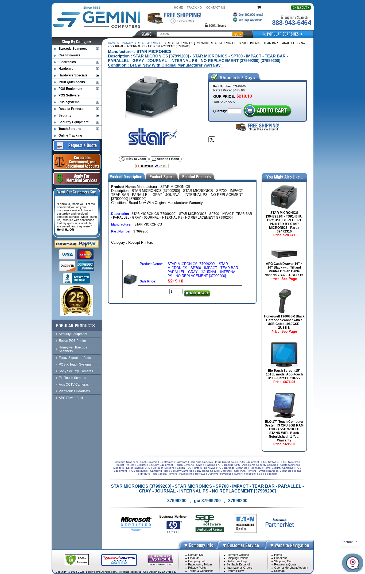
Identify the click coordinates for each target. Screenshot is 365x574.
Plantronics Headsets (74, 391)
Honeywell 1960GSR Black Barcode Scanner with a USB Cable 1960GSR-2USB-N (284, 322)
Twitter (208, 564)
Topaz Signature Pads (75, 358)
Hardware (127, 43)
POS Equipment (70, 89)
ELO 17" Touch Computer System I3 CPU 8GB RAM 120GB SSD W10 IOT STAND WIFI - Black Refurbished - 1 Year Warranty (284, 431)
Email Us (194, 558)
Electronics (67, 62)
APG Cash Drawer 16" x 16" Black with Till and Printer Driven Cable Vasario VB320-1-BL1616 (284, 269)
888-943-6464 (291, 22)
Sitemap (279, 570)
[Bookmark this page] (152, 166)
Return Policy (235, 570)
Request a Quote (285, 564)
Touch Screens (70, 129)
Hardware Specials (73, 75)
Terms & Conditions (200, 570)
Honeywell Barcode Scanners (73, 349)
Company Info (197, 561)
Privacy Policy (197, 567)
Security (65, 115)
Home (112, 43)
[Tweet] (212, 140)
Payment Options (238, 554)
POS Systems (69, 102)
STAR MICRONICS (150, 43)
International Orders (240, 567)
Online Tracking (70, 135)
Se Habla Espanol (238, 564)
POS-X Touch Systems (75, 364)
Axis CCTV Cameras (74, 384)
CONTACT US (215, 7)
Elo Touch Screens (72, 378)
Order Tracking (237, 561)
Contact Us (195, 554)
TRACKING (194, 7)
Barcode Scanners (73, 49)
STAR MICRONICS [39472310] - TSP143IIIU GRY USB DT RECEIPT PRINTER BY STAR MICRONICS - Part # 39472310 (284, 222)
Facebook (194, 564)
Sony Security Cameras (76, 371)
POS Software (69, 95)
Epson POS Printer (72, 341)
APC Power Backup (73, 398)
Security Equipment (73, 122)
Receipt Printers (71, 109)
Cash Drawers (69, 55)
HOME (178, 7)
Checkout (280, 558)
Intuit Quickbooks (72, 82)
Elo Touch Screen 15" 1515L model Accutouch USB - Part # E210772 (284, 374)
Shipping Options (237, 558)
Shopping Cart (283, 561)
